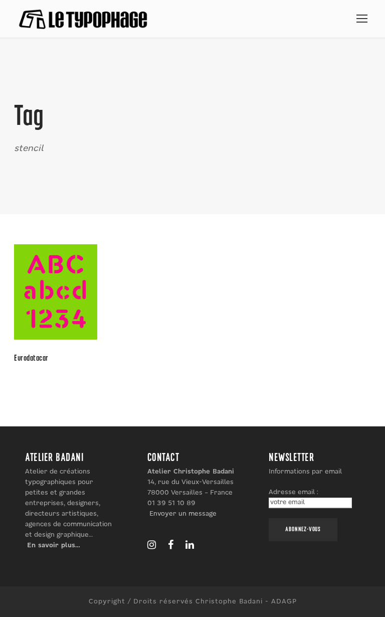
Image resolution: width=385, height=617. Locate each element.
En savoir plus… (53, 545)
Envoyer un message (183, 513)
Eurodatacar (31, 358)
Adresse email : (293, 492)
